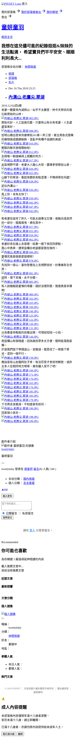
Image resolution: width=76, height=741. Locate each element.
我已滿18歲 (8, 734)
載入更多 (7, 496)
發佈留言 (7, 517)
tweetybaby (7, 449)
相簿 (11, 73)
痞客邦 (28, 469)
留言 (36, 469)
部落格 (12, 78)
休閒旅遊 (30, 66)
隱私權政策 (63, 688)
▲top (4, 489)
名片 (11, 82)
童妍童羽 (12, 27)
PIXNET (17, 688)
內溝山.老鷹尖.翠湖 (26, 97)
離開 (20, 734)
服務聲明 (38, 692)
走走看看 (29, 483)
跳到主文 (7, 37)
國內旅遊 (29, 478)
